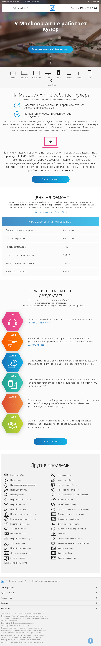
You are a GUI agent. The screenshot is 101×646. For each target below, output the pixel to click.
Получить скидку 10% (38, 322)
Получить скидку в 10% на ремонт (51, 49)
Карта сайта (5, 623)
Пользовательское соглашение (24, 623)
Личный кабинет (32, 2)
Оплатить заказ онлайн (11, 2)
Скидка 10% (23, 7)
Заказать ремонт (50, 179)
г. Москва (92, 2)
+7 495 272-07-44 (86, 8)
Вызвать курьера (41, 212)
